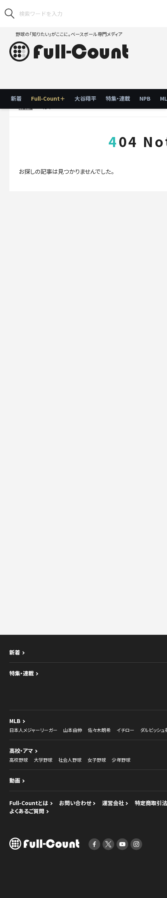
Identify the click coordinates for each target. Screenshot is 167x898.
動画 (14, 780)
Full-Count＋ (48, 98)
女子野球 (96, 759)
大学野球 (43, 759)
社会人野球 (70, 759)
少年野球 (121, 759)
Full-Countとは (28, 803)
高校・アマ (21, 750)
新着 (16, 98)
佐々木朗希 (99, 730)
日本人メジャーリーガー (33, 730)
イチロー (125, 730)
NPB (145, 98)
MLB (15, 721)
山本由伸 (72, 730)
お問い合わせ (75, 803)
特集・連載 (118, 98)
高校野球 (18, 759)
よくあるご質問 (26, 811)
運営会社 (113, 803)
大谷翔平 (85, 98)
